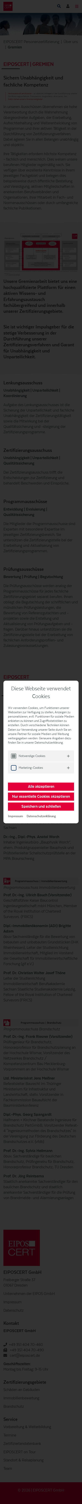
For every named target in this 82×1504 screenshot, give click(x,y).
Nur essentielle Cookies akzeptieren (41, 796)
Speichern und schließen (41, 806)
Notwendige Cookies (32, 756)
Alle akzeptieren (41, 786)
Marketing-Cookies (31, 768)
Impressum (15, 816)
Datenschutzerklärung (41, 816)
